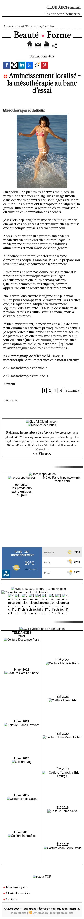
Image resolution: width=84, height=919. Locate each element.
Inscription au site (61, 912)
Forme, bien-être (43, 26)
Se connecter (54, 14)
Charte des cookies (17, 893)
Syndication (40, 912)
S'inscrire (73, 14)
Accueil (8, 26)
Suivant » (72, 390)
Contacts (11, 899)
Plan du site (18, 912)
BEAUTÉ (23, 26)
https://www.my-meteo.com (68, 479)
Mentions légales (16, 887)
